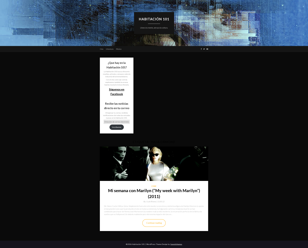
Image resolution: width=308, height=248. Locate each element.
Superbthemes (176, 244)
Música (118, 49)
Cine (101, 49)
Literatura (109, 49)
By (150, 201)
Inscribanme (116, 127)
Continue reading (154, 223)
